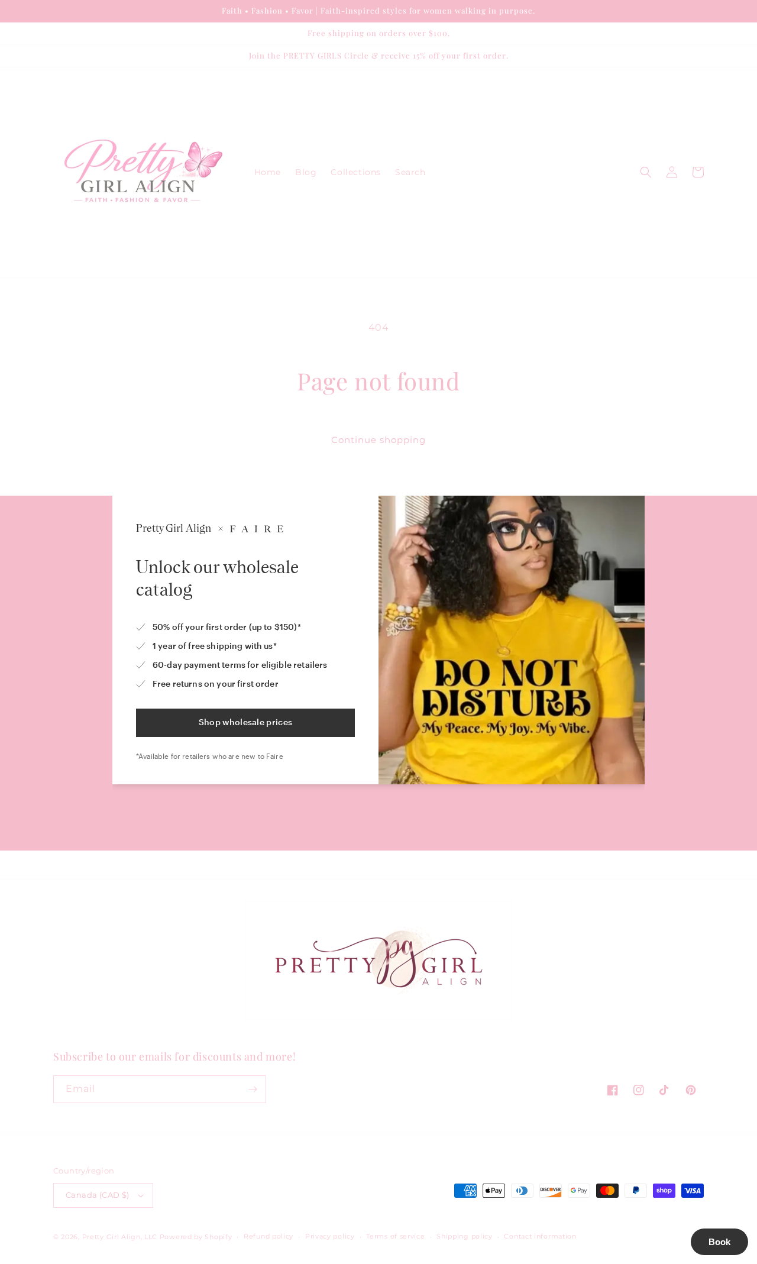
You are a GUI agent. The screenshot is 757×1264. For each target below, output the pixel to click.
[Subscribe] (253, 1089)
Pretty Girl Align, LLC (119, 1237)
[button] (646, 172)
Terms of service (395, 1236)
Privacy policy (330, 1236)
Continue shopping (378, 439)
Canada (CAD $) (98, 1195)
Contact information (540, 1236)
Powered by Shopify (196, 1237)
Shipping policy (464, 1236)
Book (719, 1242)
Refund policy (268, 1236)
